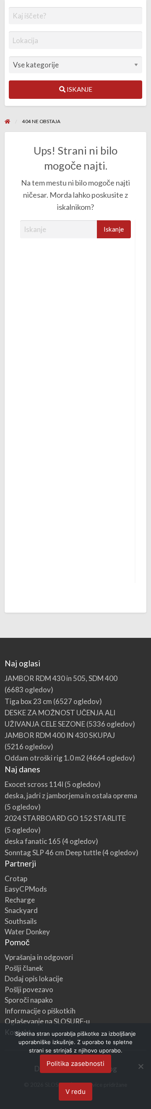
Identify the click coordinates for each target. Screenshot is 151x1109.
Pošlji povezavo (29, 989)
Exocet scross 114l (34, 784)
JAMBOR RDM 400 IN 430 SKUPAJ (60, 735)
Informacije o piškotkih (40, 1010)
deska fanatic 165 (33, 841)
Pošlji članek (24, 968)
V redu (75, 1092)
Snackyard (21, 910)
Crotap (16, 878)
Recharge (20, 899)
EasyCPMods (26, 888)
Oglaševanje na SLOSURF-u (47, 1021)
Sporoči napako (29, 999)
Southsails (21, 921)
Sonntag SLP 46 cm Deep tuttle (53, 852)
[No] (140, 1066)
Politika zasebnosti (75, 1064)
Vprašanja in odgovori (39, 957)
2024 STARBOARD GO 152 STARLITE (65, 818)
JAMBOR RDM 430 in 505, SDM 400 (61, 678)
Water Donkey (27, 931)
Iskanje (78, 89)
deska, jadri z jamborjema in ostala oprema (71, 795)
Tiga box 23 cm (28, 701)
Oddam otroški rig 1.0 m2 (45, 757)
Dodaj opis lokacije (34, 978)
